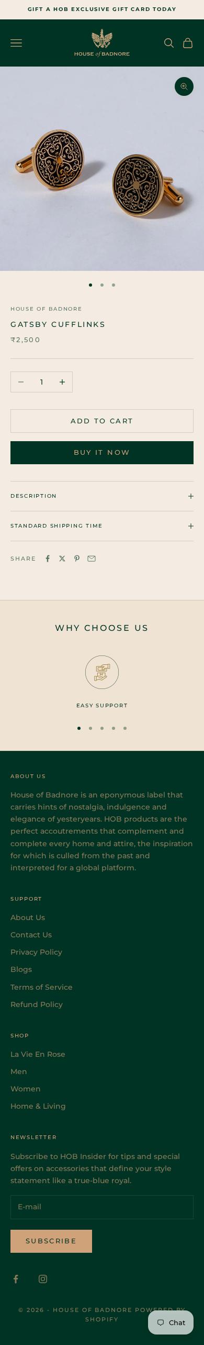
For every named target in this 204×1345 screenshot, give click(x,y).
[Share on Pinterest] (77, 558)
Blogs (21, 969)
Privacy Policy (36, 952)
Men (18, 1071)
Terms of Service (41, 987)
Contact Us (31, 934)
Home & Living (38, 1106)
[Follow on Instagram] (43, 1279)
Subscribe (51, 1241)
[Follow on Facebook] (15, 1279)
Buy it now (102, 452)
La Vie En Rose (37, 1054)
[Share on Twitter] (62, 558)
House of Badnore (46, 309)
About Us (27, 917)
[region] (102, 682)
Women (25, 1089)
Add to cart (102, 421)
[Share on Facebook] (47, 558)
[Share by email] (91, 558)
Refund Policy (36, 1004)
